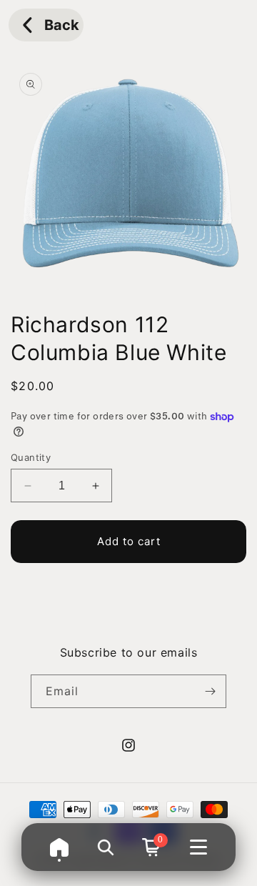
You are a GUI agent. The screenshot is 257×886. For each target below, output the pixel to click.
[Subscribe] (210, 691)
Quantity (31, 457)
